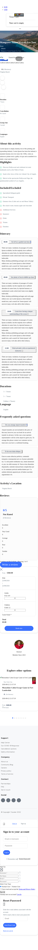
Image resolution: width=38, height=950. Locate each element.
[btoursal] (34, 679)
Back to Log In (8, 931)
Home (1, 46)
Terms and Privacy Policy (27, 889)
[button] (20, 12)
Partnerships (5, 784)
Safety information (8, 752)
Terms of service (7, 774)
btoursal (19, 652)
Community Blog (7, 765)
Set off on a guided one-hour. (17, 242)
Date (3, 578)
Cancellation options (8, 749)
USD (5, 9)
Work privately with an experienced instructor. (20, 349)
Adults (6, 593)
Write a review (10, 564)
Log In (19, 894)
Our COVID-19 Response (10, 746)
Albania (3, 48)
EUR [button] (5, 7)
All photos (4, 60)
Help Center (5, 743)
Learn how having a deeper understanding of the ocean (20, 313)
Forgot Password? (24, 859)
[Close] (4, 824)
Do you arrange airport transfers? (16, 425)
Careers (4, 768)
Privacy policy (6, 771)
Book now (19, 628)
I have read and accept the (18, 889)
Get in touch (5, 790)
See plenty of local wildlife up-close (19, 277)
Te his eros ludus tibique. (13, 451)
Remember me (12, 859)
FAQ (2, 787)
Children (7, 605)
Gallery (2, 63)
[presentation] (5, 57)
